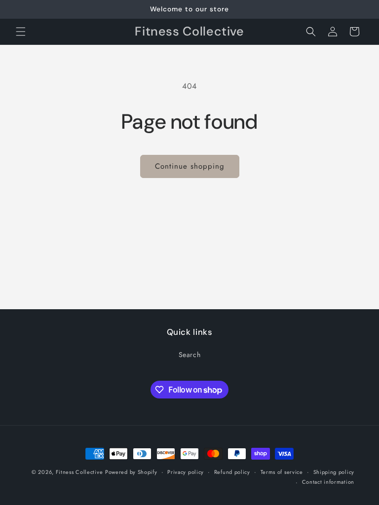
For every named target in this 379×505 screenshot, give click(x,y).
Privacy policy (185, 472)
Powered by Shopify (131, 472)
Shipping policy (334, 472)
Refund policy (232, 472)
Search (190, 355)
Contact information (328, 482)
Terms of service (282, 472)
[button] (21, 31)
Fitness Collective (79, 472)
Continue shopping (190, 166)
